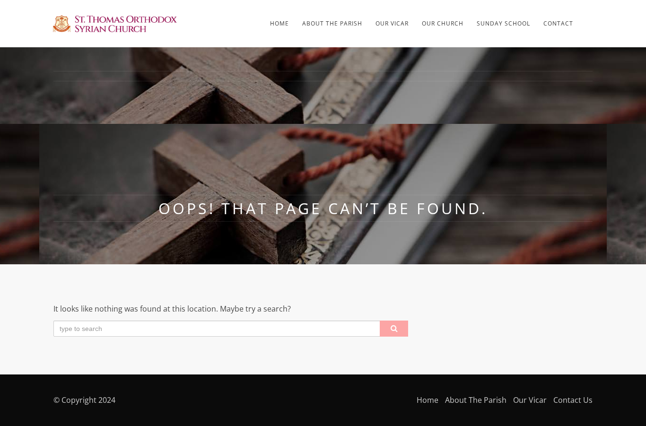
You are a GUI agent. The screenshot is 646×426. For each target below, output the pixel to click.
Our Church (442, 23)
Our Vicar (392, 23)
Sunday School (503, 23)
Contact (558, 23)
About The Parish (332, 23)
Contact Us (573, 400)
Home (279, 23)
